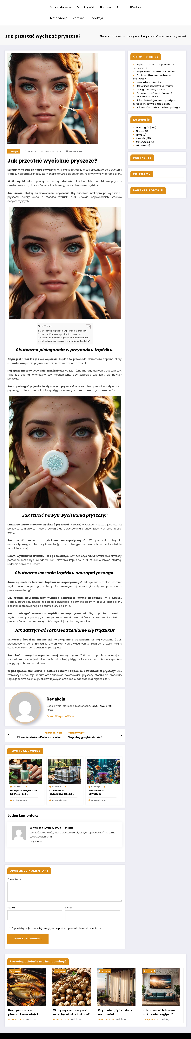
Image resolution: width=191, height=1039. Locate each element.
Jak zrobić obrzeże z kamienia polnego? (158, 107)
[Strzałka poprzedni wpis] (8, 735)
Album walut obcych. (148, 96)
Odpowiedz (36, 841)
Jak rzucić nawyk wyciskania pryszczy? (60, 334)
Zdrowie (78, 18)
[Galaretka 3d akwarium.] (103, 771)
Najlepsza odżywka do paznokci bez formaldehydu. (23, 792)
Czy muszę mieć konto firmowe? (154, 93)
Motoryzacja (59, 18)
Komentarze (14, 879)
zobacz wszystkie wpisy (60, 716)
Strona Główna (60, 7)
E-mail (68, 907)
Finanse (105, 7)
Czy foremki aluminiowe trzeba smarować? (60, 792)
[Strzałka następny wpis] (121, 735)
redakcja (32, 151)
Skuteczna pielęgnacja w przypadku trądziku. (63, 330)
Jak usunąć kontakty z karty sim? (155, 86)
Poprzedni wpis (53, 732)
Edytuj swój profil (102, 705)
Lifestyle (135, 7)
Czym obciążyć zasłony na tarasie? (115, 1012)
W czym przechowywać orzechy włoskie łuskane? (71, 1012)
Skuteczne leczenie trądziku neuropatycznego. (64, 337)
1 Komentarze (75, 151)
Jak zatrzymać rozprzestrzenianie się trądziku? (65, 341)
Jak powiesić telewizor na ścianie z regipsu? (159, 1012)
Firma (120, 7)
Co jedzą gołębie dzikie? (85, 737)
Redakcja (96, 18)
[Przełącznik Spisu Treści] (87, 326)
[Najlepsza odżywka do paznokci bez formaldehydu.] (25, 771)
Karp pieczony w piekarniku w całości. (23, 1012)
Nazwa (11, 907)
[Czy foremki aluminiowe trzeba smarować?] (64, 771)
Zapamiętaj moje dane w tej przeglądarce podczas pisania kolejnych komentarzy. (56, 928)
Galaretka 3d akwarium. (96, 792)
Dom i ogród (85, 7)
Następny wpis (76, 732)
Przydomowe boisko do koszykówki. (156, 71)
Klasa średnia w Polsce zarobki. (39, 737)
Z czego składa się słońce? (151, 89)
